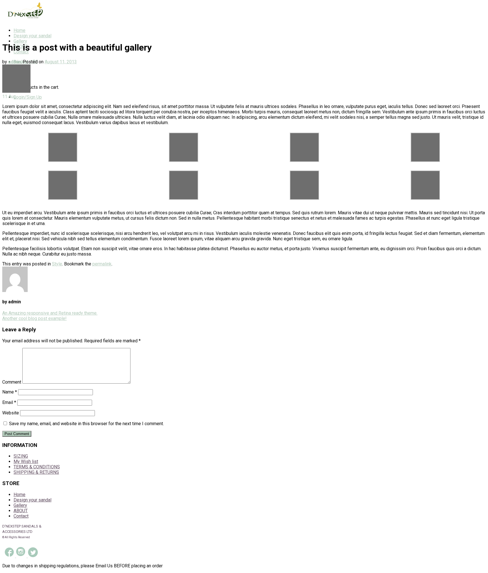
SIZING (21, 456)
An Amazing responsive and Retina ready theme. (49, 313)
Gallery (20, 41)
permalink (102, 264)
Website (10, 413)
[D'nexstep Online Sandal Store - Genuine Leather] (23, 20)
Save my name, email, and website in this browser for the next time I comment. (86, 423)
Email (9, 402)
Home (19, 30)
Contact (21, 516)
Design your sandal (32, 35)
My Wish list (26, 461)
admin (14, 61)
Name (9, 392)
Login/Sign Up (28, 97)
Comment (11, 382)
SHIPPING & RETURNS (36, 472)
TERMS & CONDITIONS (37, 467)
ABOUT (21, 510)
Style (57, 264)
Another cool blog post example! (34, 318)
